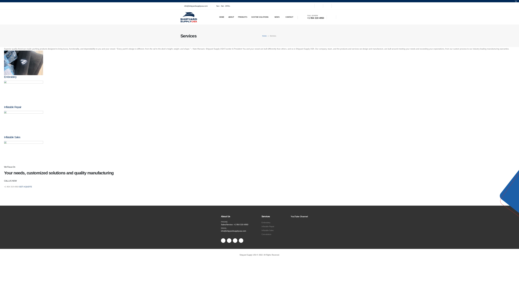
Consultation (266, 234)
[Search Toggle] (331, 17)
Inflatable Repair (12, 107)
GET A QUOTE (25, 187)
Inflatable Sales (12, 137)
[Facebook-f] (223, 240)
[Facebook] (310, 6)
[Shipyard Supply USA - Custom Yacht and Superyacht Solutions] (188, 17)
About (231, 17)
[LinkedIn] (335, 6)
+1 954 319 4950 (241, 224)
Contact (289, 17)
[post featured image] (23, 63)
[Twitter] (318, 6)
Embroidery (10, 76)
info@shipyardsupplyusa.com (233, 231)
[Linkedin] (241, 240)
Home (221, 17)
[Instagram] (327, 6)
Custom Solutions (260, 17)
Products (242, 17)
